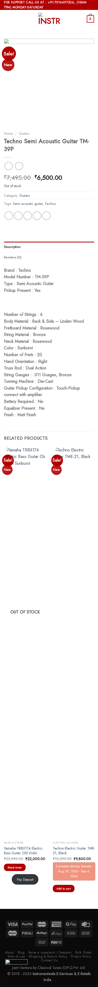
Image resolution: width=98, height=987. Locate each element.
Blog (21, 952)
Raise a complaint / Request (50, 952)
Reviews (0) (12, 257)
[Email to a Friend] (37, 215)
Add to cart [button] (63, 888)
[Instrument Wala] (49, 19)
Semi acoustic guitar (28, 203)
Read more (15, 867)
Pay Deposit (25, 879)
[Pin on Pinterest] (46, 215)
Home (8, 133)
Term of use (16, 956)
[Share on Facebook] (18, 215)
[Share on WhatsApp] (8, 215)
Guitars (24, 133)
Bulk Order (83, 952)
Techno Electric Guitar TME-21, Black (74, 850)
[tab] (49, 247)
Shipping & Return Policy (48, 956)
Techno (50, 203)
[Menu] (7, 19)
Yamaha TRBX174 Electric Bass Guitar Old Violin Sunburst (23, 853)
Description (12, 246)
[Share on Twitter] (27, 215)
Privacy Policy (81, 956)
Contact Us (49, 960)
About (9, 952)
